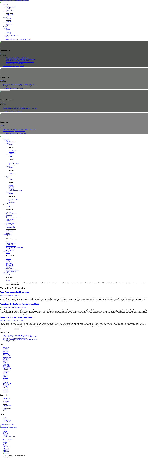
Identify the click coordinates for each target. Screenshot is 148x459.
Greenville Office (7, 405)
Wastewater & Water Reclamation (11, 108)
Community (12, 152)
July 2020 (5, 386)
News (7, 25)
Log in (4, 417)
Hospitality (33, 59)
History (11, 200)
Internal (5, 406)
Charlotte (15, 190)
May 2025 (5, 361)
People (4, 409)
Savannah (8, 33)
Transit (21, 63)
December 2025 (7, 355)
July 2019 (5, 389)
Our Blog (8, 15)
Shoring (5, 86)
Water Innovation (24, 108)
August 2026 (6, 347)
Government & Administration (13, 59)
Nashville (8, 31)
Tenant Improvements (20, 131)
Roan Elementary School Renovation (14, 292)
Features (5, 404)
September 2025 (7, 357)
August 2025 (6, 358)
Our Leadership (10, 10)
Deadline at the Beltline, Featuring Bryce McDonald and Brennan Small (20, 336)
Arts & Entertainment (11, 57)
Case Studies (9, 24)
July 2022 (5, 378)
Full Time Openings (14, 163)
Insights (5, 22)
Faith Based (20, 57)
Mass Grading (23, 84)
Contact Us (6, 36)
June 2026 (5, 350)
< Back (8, 140)
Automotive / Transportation (10, 129)
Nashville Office (7, 408)
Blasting (5, 84)
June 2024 (5, 373)
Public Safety (9, 63)
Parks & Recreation (29, 62)
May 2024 (5, 375)
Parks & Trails (30, 84)
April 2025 (5, 362)
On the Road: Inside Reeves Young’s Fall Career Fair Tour (17, 335)
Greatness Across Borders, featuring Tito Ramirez (15, 338)
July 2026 (5, 348)
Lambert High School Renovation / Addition (17, 317)
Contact (8, 203)
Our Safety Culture (10, 7)
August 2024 (6, 371)
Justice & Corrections (11, 60)
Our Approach (9, 13)
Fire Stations (26, 57)
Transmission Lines (25, 107)
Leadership (12, 202)
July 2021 (5, 382)
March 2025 (6, 364)
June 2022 (5, 379)
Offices (5, 28)
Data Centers (10, 84)
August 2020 (6, 385)
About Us (5, 4)
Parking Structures (19, 62)
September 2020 (7, 383)
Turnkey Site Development (21, 86)
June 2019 (5, 390)
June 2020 (5, 387)
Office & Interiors (10, 62)
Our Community (10, 14)
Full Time (8, 20)
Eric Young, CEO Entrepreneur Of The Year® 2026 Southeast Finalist (20, 339)
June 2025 (5, 360)
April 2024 (5, 376)
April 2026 (5, 353)
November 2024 (7, 368)
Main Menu (6, 139)
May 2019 (5, 391)
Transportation (10, 86)
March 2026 (6, 354)
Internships (8, 21)
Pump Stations (16, 107)
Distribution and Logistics (30, 129)
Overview (8, 18)
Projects (5, 411)
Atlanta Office (6, 398)
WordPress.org (6, 421)
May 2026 (5, 351)
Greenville (8, 32)
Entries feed (6, 418)
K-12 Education (21, 60)
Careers (5, 17)
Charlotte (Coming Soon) (12, 35)
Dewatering (17, 84)
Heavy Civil (23, 39)
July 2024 (5, 372)
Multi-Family (28, 60)
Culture (5, 11)
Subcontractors (6, 446)
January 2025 (6, 367)
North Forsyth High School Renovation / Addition (19, 304)
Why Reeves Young (11, 6)
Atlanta (8, 29)
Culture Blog (12, 153)
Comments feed (7, 420)
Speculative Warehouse (8, 131)
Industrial (29, 39)
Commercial (6, 39)
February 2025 (6, 365)
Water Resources (14, 39)
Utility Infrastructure (33, 86)
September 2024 (7, 369)
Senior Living (16, 63)
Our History (9, 8)
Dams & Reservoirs (8, 107)
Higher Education (25, 59)
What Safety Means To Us (9, 341)
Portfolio (5, 27)
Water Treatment (33, 108)
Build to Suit (20, 129)
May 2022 (5, 380)
